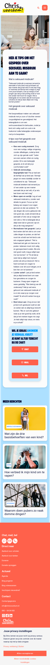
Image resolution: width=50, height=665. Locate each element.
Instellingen (25, 662)
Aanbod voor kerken (10, 556)
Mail (26, 362)
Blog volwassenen (9, 585)
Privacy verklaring (10, 646)
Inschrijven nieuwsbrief (11, 590)
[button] (38, 7)
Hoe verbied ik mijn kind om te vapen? (24, 474)
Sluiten (21, 646)
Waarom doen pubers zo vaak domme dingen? (23, 512)
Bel (26, 375)
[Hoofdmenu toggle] (45, 7)
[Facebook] (7, 615)
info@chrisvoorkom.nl (10, 606)
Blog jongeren (7, 581)
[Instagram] (3, 615)
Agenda (5, 576)
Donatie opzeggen (9, 565)
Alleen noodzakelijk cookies (25, 659)
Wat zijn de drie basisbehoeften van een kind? (24, 435)
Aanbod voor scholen (10, 551)
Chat (26, 349)
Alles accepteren (25, 653)
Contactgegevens (9, 601)
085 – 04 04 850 (8, 611)
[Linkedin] (11, 615)
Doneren (5, 560)
